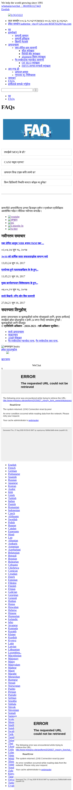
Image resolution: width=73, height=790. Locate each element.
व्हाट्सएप (5, 359)
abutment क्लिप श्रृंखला (34, 56)
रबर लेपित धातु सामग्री (26, 47)
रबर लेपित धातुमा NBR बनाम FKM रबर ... (22, 243)
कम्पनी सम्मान (21, 35)
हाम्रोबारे (12, 32)
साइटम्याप (13, 334)
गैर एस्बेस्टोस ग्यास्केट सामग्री (29, 59)
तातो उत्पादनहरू (16, 331)
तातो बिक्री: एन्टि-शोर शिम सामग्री (18, 296)
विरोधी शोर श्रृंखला (31, 53)
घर (9, 29)
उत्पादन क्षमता (21, 71)
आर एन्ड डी (13, 68)
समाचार (12, 78)
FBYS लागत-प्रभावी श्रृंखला (36, 65)
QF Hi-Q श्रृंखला (31, 62)
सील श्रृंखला (28, 50)
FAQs (11, 81)
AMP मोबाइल (15, 337)
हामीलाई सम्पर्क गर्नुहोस (19, 84)
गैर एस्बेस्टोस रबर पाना (47, 340)
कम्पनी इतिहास (22, 38)
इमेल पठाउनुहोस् (9, 349)
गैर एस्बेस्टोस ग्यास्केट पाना (21, 340)
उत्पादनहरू (13, 44)
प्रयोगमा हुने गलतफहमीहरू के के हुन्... (19, 269)
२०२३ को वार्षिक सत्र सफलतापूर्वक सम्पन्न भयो (24, 256)
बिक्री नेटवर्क (21, 41)
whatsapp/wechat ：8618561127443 (21, 6)
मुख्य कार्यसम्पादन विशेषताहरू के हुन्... (19, 282)
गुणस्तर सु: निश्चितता (25, 74)
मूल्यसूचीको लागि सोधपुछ (13, 323)
